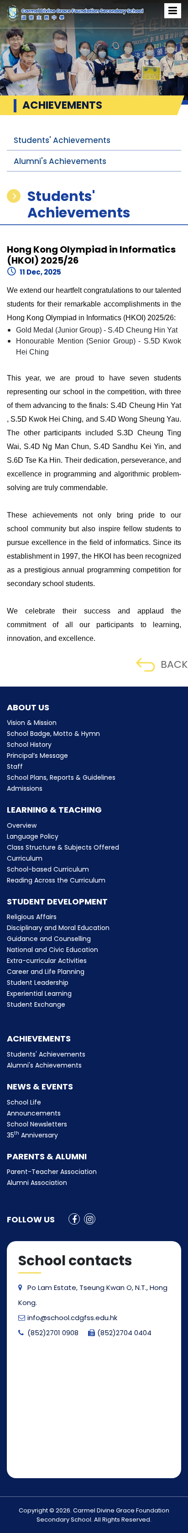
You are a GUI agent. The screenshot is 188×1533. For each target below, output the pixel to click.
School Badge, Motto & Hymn (53, 733)
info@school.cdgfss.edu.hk (72, 1317)
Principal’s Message (37, 755)
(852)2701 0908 (52, 1332)
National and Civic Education (52, 949)
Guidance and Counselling (49, 938)
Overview (22, 825)
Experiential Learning (39, 993)
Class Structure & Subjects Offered (63, 847)
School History (29, 744)
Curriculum (24, 858)
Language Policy (32, 836)
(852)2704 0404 (124, 1332)
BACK (174, 664)
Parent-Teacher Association (52, 1171)
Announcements (34, 1113)
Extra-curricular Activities (47, 960)
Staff (15, 766)
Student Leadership (37, 982)
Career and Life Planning (45, 971)
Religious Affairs (32, 916)
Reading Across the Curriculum (56, 880)
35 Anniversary (32, 1135)
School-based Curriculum (48, 869)
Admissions (24, 788)
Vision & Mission (32, 722)
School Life (24, 1102)
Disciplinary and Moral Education (58, 927)
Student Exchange (36, 1004)
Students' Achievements (62, 140)
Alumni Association (37, 1182)
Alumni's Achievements (60, 161)
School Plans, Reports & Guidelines (61, 777)
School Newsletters (37, 1124)
